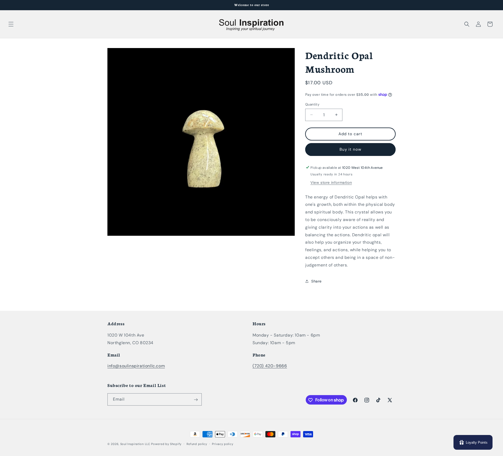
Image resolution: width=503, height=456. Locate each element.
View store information (331, 182)
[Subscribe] (195, 400)
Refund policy (197, 443)
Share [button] (316, 281)
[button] (11, 24)
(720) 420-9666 (270, 366)
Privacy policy (222, 443)
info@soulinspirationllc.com (136, 366)
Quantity (312, 104)
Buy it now (350, 149)
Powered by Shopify (166, 444)
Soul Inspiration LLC (135, 444)
